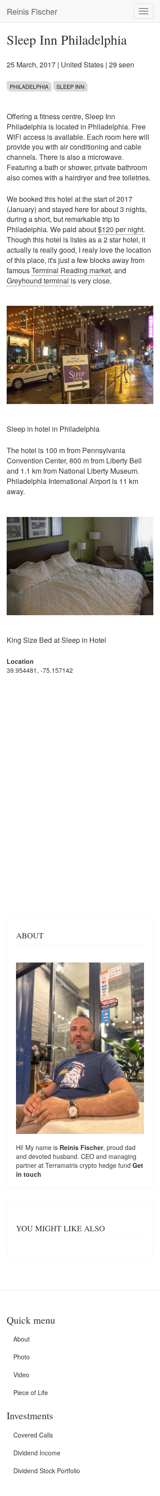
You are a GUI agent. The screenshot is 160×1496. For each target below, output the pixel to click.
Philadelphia (29, 86)
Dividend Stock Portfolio (46, 1470)
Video (21, 1374)
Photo (21, 1356)
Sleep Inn (70, 86)
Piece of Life (30, 1392)
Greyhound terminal (39, 280)
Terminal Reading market (71, 270)
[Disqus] (80, 795)
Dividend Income (36, 1452)
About (21, 1338)
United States (82, 64)
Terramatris (62, 1165)
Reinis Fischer (32, 11)
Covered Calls (33, 1434)
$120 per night (120, 229)
